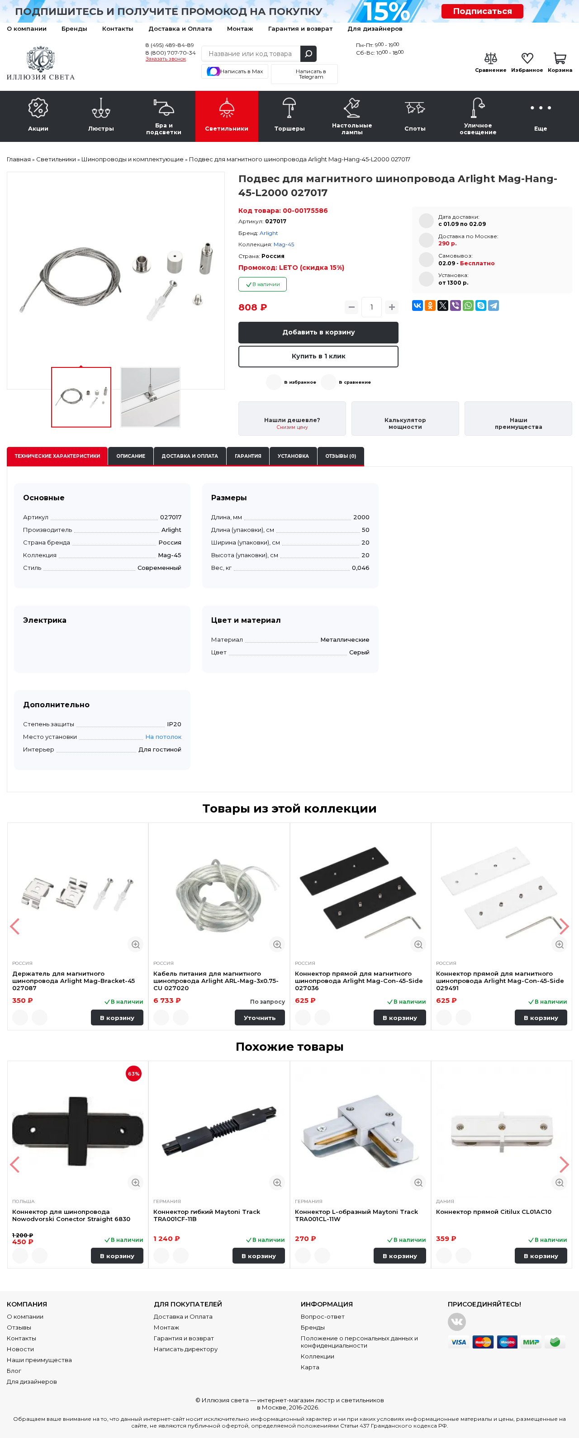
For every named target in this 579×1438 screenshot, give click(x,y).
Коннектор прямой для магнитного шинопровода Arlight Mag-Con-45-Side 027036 (359, 981)
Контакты (117, 28)
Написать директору (186, 1349)
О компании (27, 28)
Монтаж (240, 28)
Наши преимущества (39, 1359)
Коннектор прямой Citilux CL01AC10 (493, 1211)
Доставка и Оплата (180, 28)
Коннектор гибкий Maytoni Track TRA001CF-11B (206, 1215)
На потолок (163, 736)
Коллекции (317, 1356)
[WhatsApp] (468, 305)
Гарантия (248, 456)
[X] (442, 305)
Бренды (74, 28)
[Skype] (480, 305)
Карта (310, 1367)
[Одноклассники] (430, 305)
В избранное (300, 382)
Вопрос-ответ (323, 1316)
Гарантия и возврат (300, 28)
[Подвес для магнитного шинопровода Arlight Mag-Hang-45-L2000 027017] (115, 280)
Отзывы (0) (340, 456)
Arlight (269, 233)
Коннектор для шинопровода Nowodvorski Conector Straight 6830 (71, 1215)
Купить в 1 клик (319, 356)
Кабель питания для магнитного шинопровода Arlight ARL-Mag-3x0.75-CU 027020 (216, 981)
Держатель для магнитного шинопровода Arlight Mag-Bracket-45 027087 (73, 981)
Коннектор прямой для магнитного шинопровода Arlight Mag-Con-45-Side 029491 (500, 981)
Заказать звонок (166, 59)
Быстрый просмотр (135, 944)
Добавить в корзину (318, 332)
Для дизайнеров (375, 28)
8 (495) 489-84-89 (170, 45)
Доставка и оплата (189, 456)
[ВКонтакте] (417, 305)
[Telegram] (493, 305)
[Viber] (455, 305)
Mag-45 (284, 244)
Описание (130, 456)
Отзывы (19, 1327)
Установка (293, 456)
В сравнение (355, 382)
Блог (14, 1370)
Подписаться (482, 11)
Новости (20, 1349)
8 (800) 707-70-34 (171, 52)
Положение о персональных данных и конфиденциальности (359, 1342)
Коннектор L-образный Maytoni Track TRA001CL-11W (356, 1215)
